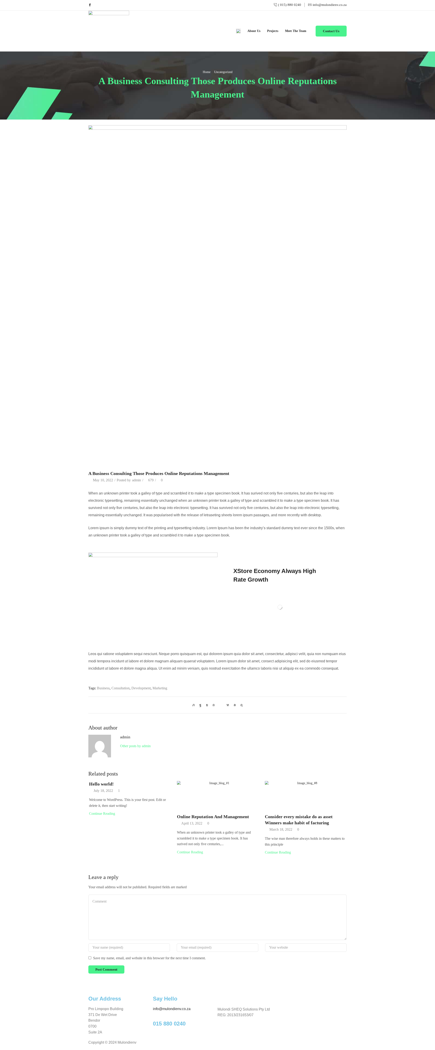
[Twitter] (194, 704)
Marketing (159, 688)
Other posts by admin (135, 746)
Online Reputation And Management (213, 816)
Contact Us (331, 31)
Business (103, 688)
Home (206, 72)
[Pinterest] (213, 704)
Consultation (120, 688)
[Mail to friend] (220, 704)
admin (136, 480)
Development (141, 688)
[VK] (207, 704)
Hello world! (101, 783)
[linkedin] (227, 704)
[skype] (240, 704)
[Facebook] (90, 5)
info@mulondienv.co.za (172, 1009)
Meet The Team (295, 31)
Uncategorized (223, 72)
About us (253, 31)
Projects (272, 31)
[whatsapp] (234, 704)
